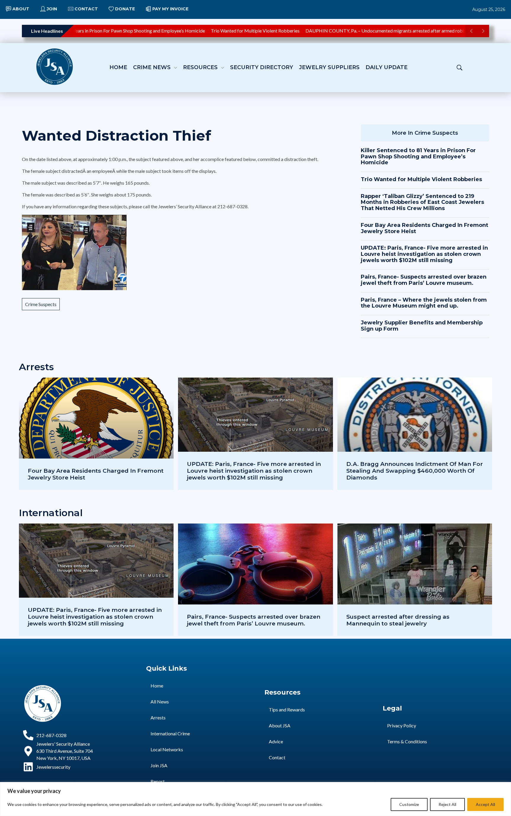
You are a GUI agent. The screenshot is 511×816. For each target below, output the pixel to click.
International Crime (170, 733)
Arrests (158, 717)
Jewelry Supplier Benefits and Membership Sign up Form (422, 325)
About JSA (279, 725)
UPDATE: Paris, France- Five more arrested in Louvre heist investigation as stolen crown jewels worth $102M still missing (424, 254)
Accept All (485, 804)
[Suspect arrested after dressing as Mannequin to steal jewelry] (414, 580)
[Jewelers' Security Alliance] (54, 66)
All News (160, 701)
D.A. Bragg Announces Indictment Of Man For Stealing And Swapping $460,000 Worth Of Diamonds (414, 470)
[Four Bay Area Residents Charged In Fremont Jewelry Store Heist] (96, 434)
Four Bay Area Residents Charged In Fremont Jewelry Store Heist (424, 228)
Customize (409, 804)
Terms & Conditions (407, 741)
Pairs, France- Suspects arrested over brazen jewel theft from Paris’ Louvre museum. (423, 280)
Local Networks (167, 749)
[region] (255, 799)
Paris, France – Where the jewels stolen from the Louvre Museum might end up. (424, 303)
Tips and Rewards (287, 709)
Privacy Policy (401, 725)
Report (158, 781)
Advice (276, 741)
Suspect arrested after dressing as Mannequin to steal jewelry (397, 620)
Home (157, 685)
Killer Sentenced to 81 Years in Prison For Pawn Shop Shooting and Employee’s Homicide (102, 30)
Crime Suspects (40, 304)
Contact (277, 757)
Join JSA (159, 765)
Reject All (447, 804)
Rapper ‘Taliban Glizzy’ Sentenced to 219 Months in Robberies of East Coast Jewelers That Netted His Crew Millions (422, 202)
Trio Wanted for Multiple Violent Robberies (241, 30)
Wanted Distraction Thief (116, 135)
